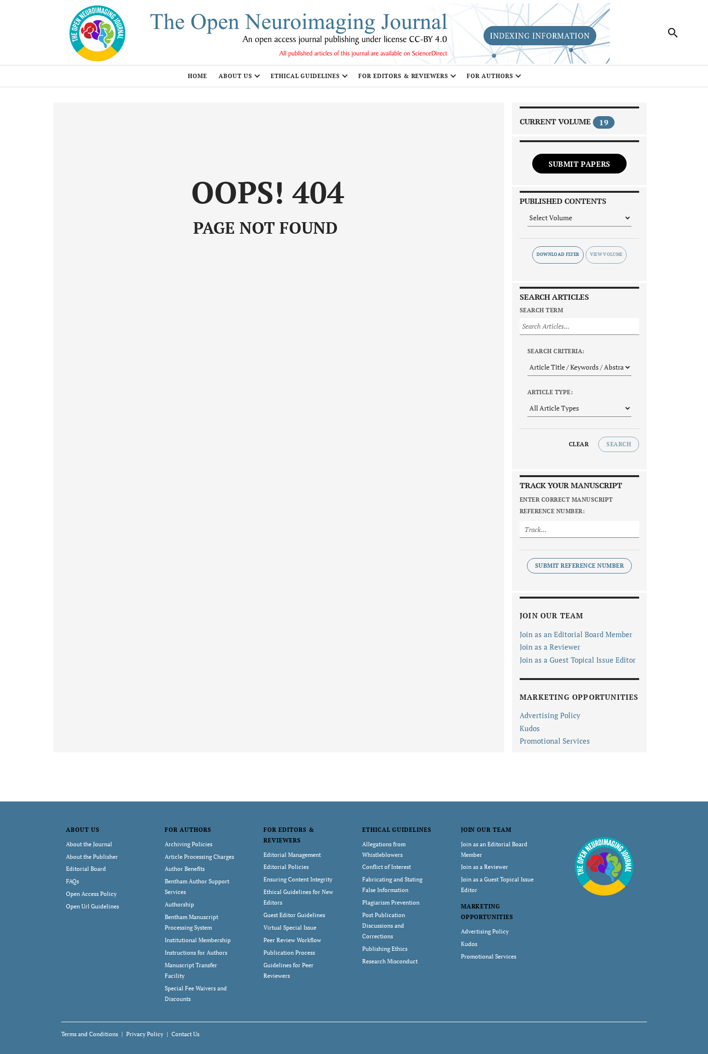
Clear (579, 444)
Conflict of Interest (386, 866)
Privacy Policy (144, 1034)
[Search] (673, 32)
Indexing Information (540, 35)
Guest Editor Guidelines (294, 915)
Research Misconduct (390, 961)
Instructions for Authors (196, 952)
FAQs (72, 881)
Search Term (541, 310)
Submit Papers (579, 164)
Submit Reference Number (579, 565)
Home (197, 76)
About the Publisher (92, 856)
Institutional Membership (198, 940)
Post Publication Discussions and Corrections (383, 925)
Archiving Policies (188, 844)
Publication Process (289, 952)
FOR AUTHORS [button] (490, 76)
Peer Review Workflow (292, 940)
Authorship (179, 904)
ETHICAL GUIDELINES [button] (305, 76)
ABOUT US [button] (235, 76)
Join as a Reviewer (550, 647)
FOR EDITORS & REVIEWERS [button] (403, 76)
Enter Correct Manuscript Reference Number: (566, 505)
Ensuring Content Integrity (297, 879)
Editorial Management (292, 854)
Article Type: (550, 392)
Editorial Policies (286, 866)
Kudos (530, 728)
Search (618, 444)
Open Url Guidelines (92, 906)
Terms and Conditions (89, 1034)
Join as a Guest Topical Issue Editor (578, 660)
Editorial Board (86, 868)
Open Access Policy (91, 893)
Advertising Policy (550, 715)
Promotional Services (555, 741)
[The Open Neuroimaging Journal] (604, 865)
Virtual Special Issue (289, 927)
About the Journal (89, 844)
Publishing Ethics (384, 948)
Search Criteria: (556, 351)
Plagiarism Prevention (391, 902)
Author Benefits (185, 868)
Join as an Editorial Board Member (576, 634)
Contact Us (185, 1034)
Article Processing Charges (199, 856)
